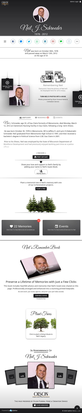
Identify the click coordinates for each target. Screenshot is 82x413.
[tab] (25, 118)
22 (39, 220)
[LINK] (77, 41)
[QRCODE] (5, 41)
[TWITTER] (29, 41)
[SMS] (61, 41)
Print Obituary (42, 157)
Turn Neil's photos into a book (53, 96)
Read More (41, 153)
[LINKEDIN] (45, 41)
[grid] (41, 90)
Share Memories (42, 405)
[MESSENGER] (21, 41)
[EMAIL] (53, 41)
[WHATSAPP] (37, 41)
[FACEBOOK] (13, 41)
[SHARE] (69, 41)
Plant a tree (41, 189)
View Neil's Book (41, 295)
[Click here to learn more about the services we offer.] (41, 395)
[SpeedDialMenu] (77, 408)
